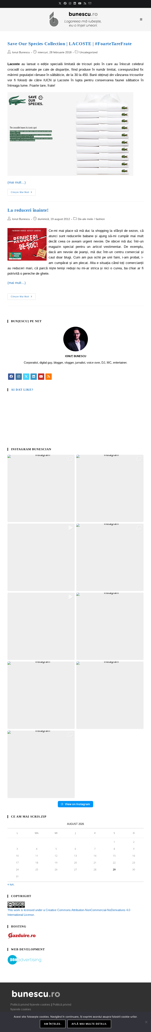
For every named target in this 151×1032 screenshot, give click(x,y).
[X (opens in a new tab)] (61, 3)
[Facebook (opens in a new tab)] (65, 3)
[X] (26, 376)
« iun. (10, 884)
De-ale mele (85, 219)
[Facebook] (11, 376)
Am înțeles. (52, 1023)
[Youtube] (41, 376)
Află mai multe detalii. (89, 1023)
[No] (146, 1022)
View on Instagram (77, 804)
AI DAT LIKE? (22, 389)
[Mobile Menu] (142, 19)
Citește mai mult (23, 191)
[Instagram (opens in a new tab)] (70, 3)
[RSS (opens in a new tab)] (85, 3)
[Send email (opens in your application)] (89, 3)
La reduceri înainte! (28, 210)
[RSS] (48, 376)
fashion (100, 219)
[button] (41, 488)
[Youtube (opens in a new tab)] (80, 3)
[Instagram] (19, 376)
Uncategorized (88, 52)
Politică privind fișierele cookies (30, 1004)
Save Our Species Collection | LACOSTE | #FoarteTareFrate (69, 43)
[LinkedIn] (33, 376)
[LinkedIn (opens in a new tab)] (74, 3)
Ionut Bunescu (21, 52)
